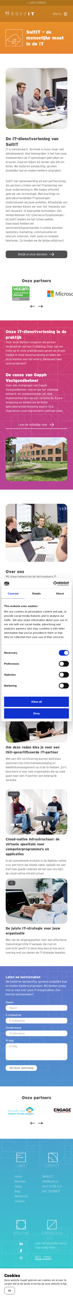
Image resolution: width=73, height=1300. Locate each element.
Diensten (20, 1181)
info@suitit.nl (50, 1181)
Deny (36, 713)
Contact (20, 1201)
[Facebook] (21, 1251)
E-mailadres (13, 1015)
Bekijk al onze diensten (32, 254)
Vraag (10, 1040)
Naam (10, 1002)
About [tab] (60, 593)
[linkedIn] (21, 1244)
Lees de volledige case (32, 424)
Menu (57, 14)
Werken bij (21, 1196)
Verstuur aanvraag (21, 1068)
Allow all (36, 701)
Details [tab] (36, 593)
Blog (17, 1191)
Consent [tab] (13, 593)
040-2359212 (38, 2)
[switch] (64, 664)
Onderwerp (13, 1028)
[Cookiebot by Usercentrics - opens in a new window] (53, 583)
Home (18, 1176)
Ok (9, 1290)
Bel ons (43, 1257)
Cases (18, 1186)
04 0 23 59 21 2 (52, 1186)
